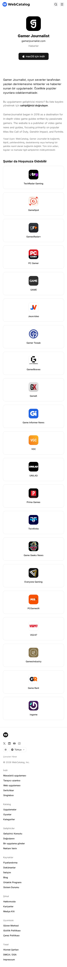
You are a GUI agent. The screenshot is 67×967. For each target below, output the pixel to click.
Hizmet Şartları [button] (11, 949)
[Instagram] (19, 743)
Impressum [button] (9, 959)
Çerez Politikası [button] (11, 935)
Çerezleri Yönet (10, 757)
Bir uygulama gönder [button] (14, 843)
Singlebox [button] (8, 795)
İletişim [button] (7, 872)
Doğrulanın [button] (8, 838)
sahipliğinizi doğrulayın (34, 105)
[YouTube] (14, 743)
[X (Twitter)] (4, 743)
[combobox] (17, 749)
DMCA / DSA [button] (10, 954)
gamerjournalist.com (33, 40)
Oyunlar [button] (7, 814)
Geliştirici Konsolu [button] (12, 833)
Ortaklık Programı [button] (12, 882)
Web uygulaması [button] (12, 785)
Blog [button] (5, 877)
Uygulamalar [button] (9, 809)
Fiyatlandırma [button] (10, 862)
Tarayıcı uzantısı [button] (11, 780)
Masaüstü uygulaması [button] (14, 775)
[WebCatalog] (5, 734)
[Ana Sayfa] (16, 4)
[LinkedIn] (9, 743)
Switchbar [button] (8, 790)
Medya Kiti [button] (9, 911)
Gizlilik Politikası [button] (12, 930)
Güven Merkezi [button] (11, 925)
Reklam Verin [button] (10, 848)
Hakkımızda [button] (9, 901)
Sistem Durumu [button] (11, 887)
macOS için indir (35, 56)
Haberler (34, 45)
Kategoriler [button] (9, 819)
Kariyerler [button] (8, 906)
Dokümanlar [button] (9, 867)
